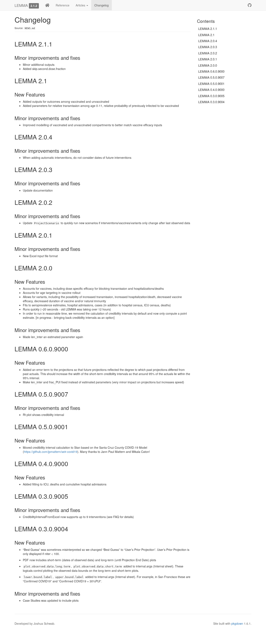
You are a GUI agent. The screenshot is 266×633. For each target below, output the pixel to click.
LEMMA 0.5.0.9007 (211, 77)
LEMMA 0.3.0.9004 (211, 102)
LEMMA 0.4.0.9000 (211, 89)
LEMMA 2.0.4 (207, 41)
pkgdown (237, 623)
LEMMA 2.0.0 (207, 65)
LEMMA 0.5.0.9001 (211, 83)
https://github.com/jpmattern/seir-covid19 (50, 452)
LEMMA (21, 5)
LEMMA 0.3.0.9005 (211, 96)
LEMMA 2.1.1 (207, 28)
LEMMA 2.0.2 (207, 53)
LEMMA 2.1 (206, 35)
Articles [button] (81, 5)
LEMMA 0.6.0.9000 (211, 71)
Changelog (101, 5)
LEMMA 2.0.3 (207, 47)
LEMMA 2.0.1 (207, 59)
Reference (62, 5)
